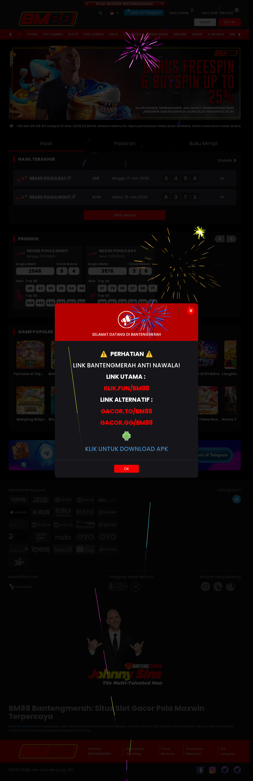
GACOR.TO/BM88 (126, 411)
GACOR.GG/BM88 (126, 423)
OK (126, 468)
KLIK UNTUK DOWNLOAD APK (126, 449)
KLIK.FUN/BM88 (126, 388)
